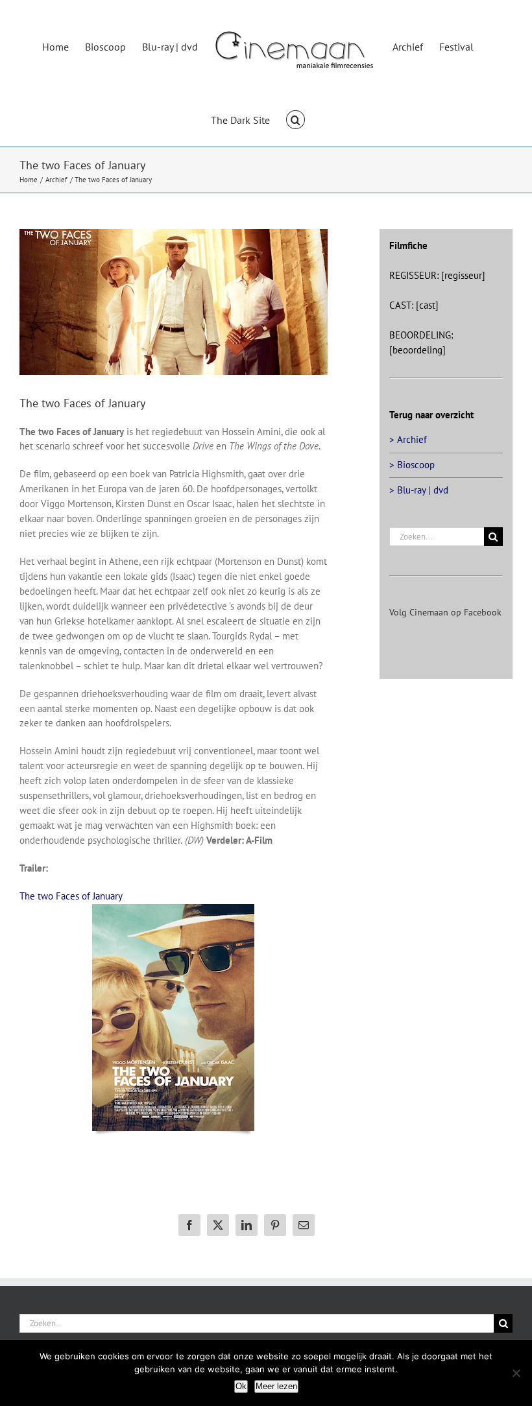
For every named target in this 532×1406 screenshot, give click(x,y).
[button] (295, 119)
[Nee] (515, 1372)
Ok (241, 1386)
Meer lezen (276, 1386)
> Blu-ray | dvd (418, 490)
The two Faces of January (71, 896)
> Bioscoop (412, 465)
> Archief (408, 439)
